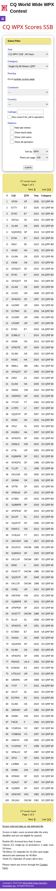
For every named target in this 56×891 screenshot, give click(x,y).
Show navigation (2, 18)
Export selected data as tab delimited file (22, 826)
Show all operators (23, 142)
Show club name (22, 137)
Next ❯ (32, 189)
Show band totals (23, 132)
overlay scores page (24, 79)
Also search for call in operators (28, 117)
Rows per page (27, 157)
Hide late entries (22, 127)
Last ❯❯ (46, 189)
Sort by (28, 151)
